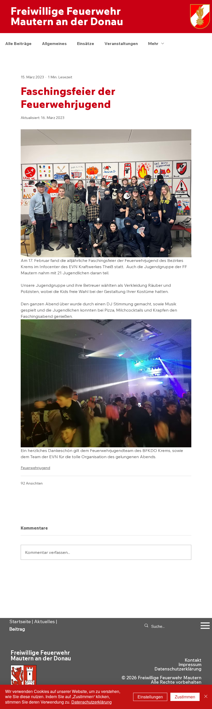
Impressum (189, 664)
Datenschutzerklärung (177, 669)
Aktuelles (44, 621)
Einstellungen (150, 697)
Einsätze (85, 43)
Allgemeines (54, 43)
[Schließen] (206, 697)
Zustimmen (185, 697)
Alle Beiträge (18, 43)
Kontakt (193, 660)
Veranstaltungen (121, 43)
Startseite (20, 621)
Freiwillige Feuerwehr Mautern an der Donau (67, 16)
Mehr (153, 43)
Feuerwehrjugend (35, 467)
